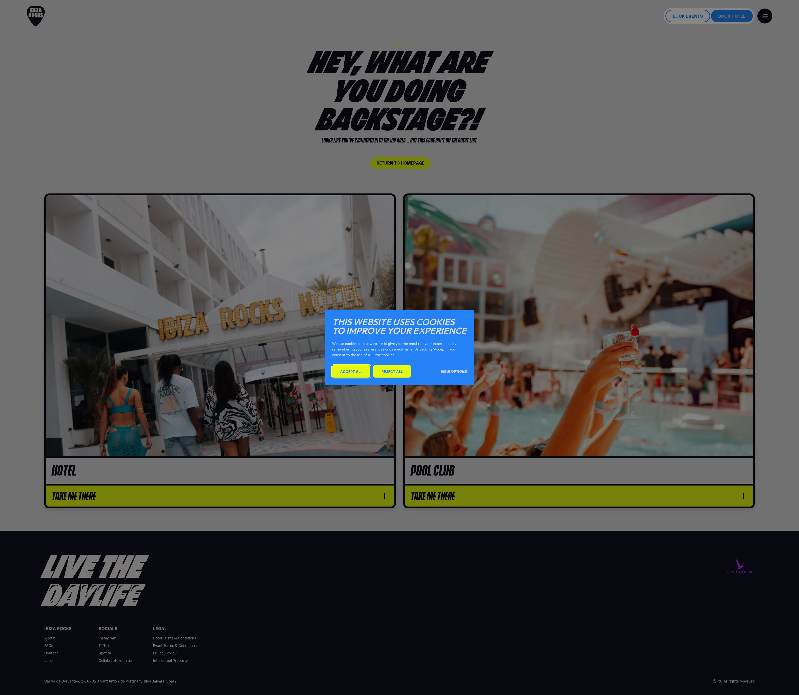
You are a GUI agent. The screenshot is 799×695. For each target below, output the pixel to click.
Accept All (351, 371)
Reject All (392, 371)
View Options (454, 371)
